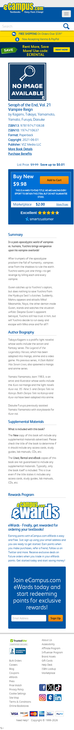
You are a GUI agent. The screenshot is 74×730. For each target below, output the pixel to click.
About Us (47, 640)
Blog (11, 668)
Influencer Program (52, 652)
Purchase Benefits (20, 154)
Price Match (15, 685)
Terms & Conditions (20, 701)
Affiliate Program (51, 648)
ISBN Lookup (49, 668)
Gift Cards (47, 660)
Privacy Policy (16, 689)
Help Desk (47, 664)
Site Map (14, 697)
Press (12, 681)
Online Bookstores (19, 705)
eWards (13, 677)
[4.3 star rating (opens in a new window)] (48, 213)
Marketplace (48, 672)
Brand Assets (49, 656)
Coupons (14, 672)
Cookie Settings (17, 693)
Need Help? (22, 720)
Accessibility (48, 644)
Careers (13, 664)
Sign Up (56, 618)
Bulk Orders (15, 660)
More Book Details (20, 149)
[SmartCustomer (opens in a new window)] (39, 219)
